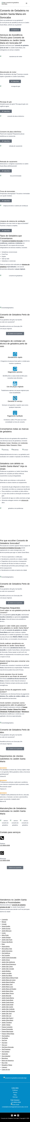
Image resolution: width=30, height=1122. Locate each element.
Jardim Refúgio (6, 937)
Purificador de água (14, 711)
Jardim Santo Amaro (8, 1002)
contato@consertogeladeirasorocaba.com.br (15, 1107)
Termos (15, 1092)
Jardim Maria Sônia (7, 991)
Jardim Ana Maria (7, 975)
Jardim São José (7, 1013)
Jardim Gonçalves (7, 951)
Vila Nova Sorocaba (8, 1047)
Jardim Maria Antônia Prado (10, 977)
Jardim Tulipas (6, 1024)
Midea (8, 445)
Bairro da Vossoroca (8, 1060)
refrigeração (24, 500)
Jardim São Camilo (7, 1007)
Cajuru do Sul (6, 1069)
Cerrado (4, 924)
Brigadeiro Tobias (7, 1065)
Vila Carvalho (6, 955)
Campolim (5, 919)
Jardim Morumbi (6, 995)
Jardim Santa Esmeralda (9, 957)
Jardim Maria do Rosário (9, 989)
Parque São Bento (7, 942)
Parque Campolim (7, 1027)
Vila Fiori (4, 1040)
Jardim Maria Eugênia (8, 982)
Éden (3, 944)
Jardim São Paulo (7, 939)
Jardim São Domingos (8, 1011)
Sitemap (15, 1097)
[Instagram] (12, 1115)
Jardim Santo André (7, 1004)
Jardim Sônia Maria (7, 1020)
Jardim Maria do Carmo (9, 980)
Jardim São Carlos (7, 966)
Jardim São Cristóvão (8, 1009)
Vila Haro (4, 1042)
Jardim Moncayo (6, 931)
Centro (4, 933)
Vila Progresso (6, 1049)
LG (19, 443)
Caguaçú (4, 1067)
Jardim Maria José (7, 984)
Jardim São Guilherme (8, 962)
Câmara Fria (17, 709)
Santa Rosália (6, 926)
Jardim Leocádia (7, 973)
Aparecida (5, 1054)
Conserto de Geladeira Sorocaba (12, 241)
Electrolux (15, 443)
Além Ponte (5, 935)
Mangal (4, 922)
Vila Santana (5, 1051)
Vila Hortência (6, 953)
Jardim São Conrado (8, 968)
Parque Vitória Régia (8, 1033)
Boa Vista (4, 1062)
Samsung (3, 445)
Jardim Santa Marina (8, 998)
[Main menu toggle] (26, 3)
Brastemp (3, 443)
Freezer (24, 707)
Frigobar (9, 709)
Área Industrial (6, 1056)
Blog (15, 1094)
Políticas (15, 1090)
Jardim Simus (6, 960)
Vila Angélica (6, 1036)
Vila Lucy (4, 1045)
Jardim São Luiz (6, 1015)
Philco (19, 445)
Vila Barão (5, 1038)
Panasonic (14, 445)
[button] (2, 450)
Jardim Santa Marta (7, 1000)
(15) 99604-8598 (5, 845)
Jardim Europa (6, 928)
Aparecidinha (6, 946)
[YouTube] (15, 1115)
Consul (8, 443)
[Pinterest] (18, 1115)
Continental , (24, 443)
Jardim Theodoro (7, 1022)
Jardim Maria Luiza (7, 986)
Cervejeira (3, 709)
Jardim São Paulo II (7, 1018)
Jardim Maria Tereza (8, 993)
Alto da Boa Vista (7, 948)
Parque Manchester (7, 1031)
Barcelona (5, 1058)
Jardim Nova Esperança (9, 964)
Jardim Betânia (6, 971)
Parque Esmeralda (7, 1029)
